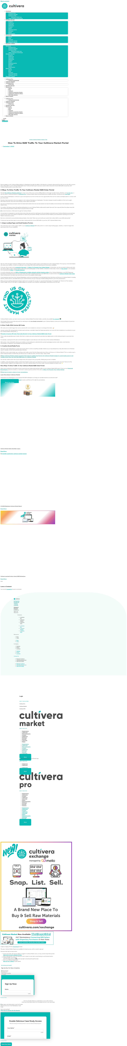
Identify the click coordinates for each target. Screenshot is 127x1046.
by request (56, 319)
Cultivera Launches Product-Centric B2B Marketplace (13, 576)
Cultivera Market (13, 14)
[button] (25, 757)
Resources (9, 35)
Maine (10, 28)
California (11, 23)
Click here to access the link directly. (10, 1010)
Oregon (10, 27)
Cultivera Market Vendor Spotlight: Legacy (10, 448)
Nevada (24, 739)
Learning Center (12, 41)
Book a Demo (9, 96)
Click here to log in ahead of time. (12, 955)
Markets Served (10, 19)
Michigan (10, 31)
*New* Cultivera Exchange (15, 18)
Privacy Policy (16, 608)
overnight (67, 194)
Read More (4, 451)
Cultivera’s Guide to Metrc (15, 93)
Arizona (10, 21)
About (10, 37)
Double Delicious (20, 270)
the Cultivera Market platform (13, 193)
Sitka (11, 270)
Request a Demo (10, 43)
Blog (9, 38)
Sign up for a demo (8, 961)
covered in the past (20, 267)
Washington (11, 33)
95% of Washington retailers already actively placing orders (32, 272)
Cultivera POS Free (16, 17)
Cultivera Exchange (13, 80)
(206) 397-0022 (20, 661)
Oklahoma (11, 25)
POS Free (11, 84)
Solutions (8, 11)
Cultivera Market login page (67, 273)
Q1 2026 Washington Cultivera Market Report (11, 506)
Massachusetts (12, 29)
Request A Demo (20, 658)
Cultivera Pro (12, 13)
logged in (9, 589)
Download (16, 946)
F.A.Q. (17, 638)
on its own (70, 193)
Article (30, 139)
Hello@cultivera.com (21, 660)
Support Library (12, 42)
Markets (18, 646)
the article (64, 268)
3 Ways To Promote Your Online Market (38, 267)
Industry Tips (44, 139)
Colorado (11, 24)
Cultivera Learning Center (15, 92)
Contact (10, 39)
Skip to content (5, 1)
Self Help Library (13, 95)
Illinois (10, 32)
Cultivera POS (12, 15)
